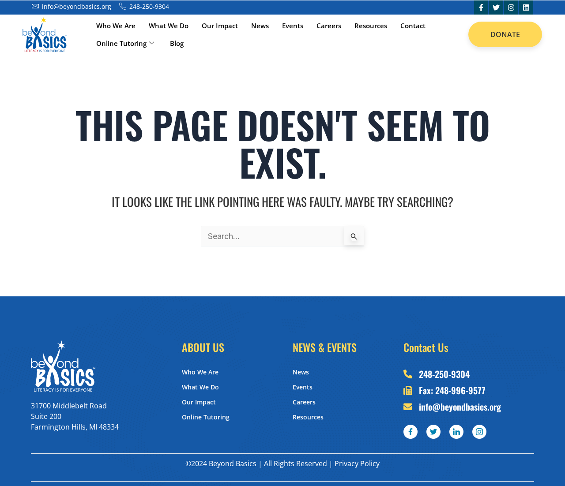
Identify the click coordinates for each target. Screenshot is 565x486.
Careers (328, 25)
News (260, 25)
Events (292, 25)
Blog (177, 43)
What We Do (168, 25)
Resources (370, 25)
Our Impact (220, 25)
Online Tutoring (121, 43)
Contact (413, 25)
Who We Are (116, 25)
